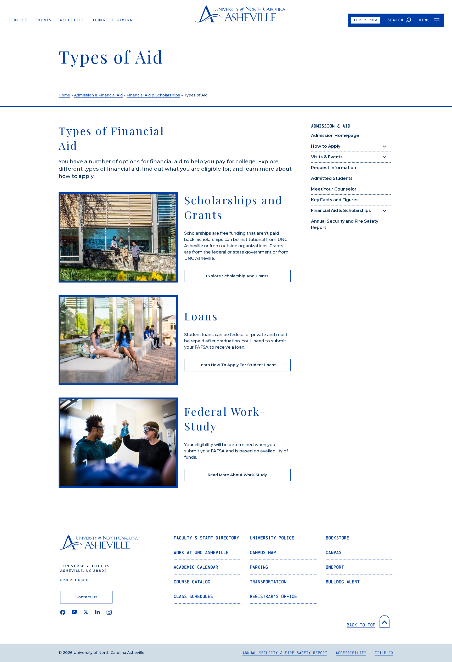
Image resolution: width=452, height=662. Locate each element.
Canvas (333, 552)
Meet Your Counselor (334, 189)
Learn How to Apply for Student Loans (237, 364)
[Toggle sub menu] (384, 146)
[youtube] (74, 612)
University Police (272, 537)
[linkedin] (97, 612)
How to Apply (325, 146)
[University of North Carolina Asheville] (240, 16)
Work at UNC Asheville (201, 552)
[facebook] (62, 612)
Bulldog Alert (343, 581)
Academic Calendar (196, 567)
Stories (17, 20)
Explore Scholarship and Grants (237, 276)
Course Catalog (192, 581)
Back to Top (361, 624)
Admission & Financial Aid (98, 95)
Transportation (268, 581)
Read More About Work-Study (237, 475)
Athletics (72, 20)
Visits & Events (327, 156)
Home (64, 95)
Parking (259, 567)
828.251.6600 (74, 580)
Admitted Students (332, 178)
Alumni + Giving (113, 20)
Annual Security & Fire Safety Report (284, 653)
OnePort (335, 567)
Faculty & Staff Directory (206, 537)
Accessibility (351, 653)
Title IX (384, 653)
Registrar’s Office (273, 596)
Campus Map (263, 552)
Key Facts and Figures (335, 199)
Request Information (333, 167)
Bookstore (337, 537)
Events (44, 20)
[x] (86, 612)
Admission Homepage (335, 135)
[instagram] (109, 612)
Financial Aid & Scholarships (153, 95)
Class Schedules (193, 596)
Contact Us (86, 597)
